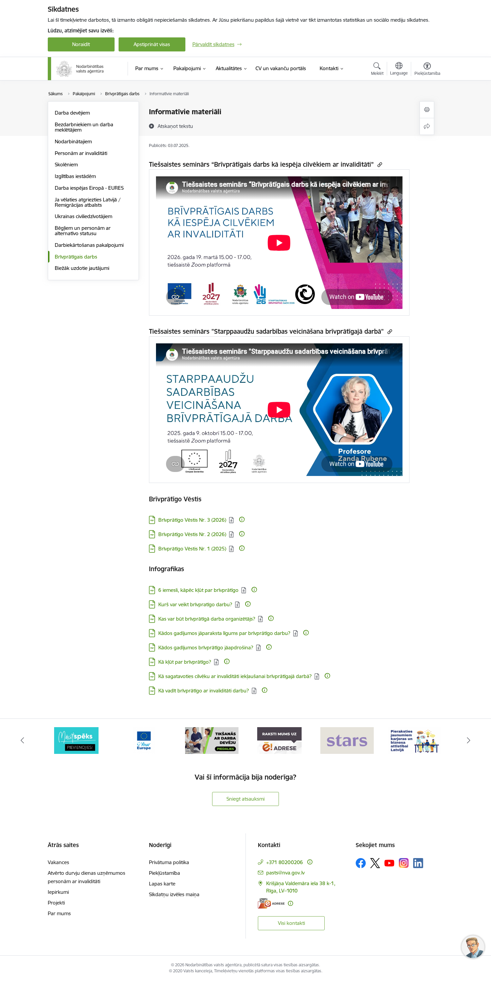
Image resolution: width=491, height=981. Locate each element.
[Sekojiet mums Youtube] (389, 863)
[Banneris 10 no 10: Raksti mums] (279, 740)
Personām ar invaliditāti (81, 153)
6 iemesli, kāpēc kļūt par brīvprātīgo (198, 590)
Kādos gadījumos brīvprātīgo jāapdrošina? (205, 647)
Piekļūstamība (164, 873)
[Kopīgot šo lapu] (427, 126)
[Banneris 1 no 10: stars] (347, 740)
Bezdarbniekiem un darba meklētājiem (84, 127)
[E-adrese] (271, 903)
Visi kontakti (291, 923)
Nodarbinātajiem (73, 141)
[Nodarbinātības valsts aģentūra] (80, 69)
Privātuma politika (169, 862)
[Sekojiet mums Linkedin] (418, 863)
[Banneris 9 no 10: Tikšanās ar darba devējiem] (211, 740)
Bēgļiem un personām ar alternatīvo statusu (83, 230)
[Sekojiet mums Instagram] (404, 863)
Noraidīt (81, 44)
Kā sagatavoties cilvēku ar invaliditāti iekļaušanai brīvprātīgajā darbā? (235, 676)
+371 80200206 (284, 862)
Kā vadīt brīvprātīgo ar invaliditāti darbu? (203, 690)
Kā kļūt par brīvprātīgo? (184, 662)
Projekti (56, 903)
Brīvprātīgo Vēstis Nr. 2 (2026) (192, 534)
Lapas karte (162, 883)
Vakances (58, 862)
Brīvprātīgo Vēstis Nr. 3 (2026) (192, 520)
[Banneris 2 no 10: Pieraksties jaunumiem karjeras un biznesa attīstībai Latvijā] (414, 740)
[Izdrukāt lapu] (427, 110)
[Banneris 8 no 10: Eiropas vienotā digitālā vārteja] (144, 740)
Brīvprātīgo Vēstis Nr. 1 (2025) (192, 548)
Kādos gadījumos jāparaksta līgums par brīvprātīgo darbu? (224, 633)
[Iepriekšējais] (22, 740)
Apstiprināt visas (152, 44)
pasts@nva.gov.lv (285, 872)
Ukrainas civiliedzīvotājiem (83, 216)
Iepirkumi (58, 892)
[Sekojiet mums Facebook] (361, 863)
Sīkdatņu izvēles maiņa (174, 894)
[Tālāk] (469, 740)
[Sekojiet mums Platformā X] (375, 863)
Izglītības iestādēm (75, 176)
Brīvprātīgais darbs (76, 257)
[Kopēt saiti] (379, 164)
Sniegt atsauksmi (245, 799)
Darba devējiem (72, 113)
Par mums (59, 913)
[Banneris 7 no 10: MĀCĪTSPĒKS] (76, 740)
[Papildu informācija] (241, 519)
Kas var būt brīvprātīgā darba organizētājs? (206, 619)
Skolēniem (66, 164)
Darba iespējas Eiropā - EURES (89, 188)
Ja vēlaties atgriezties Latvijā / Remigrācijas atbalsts (88, 202)
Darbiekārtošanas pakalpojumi (89, 245)
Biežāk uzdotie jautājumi (82, 268)
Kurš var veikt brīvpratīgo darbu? (195, 604)
